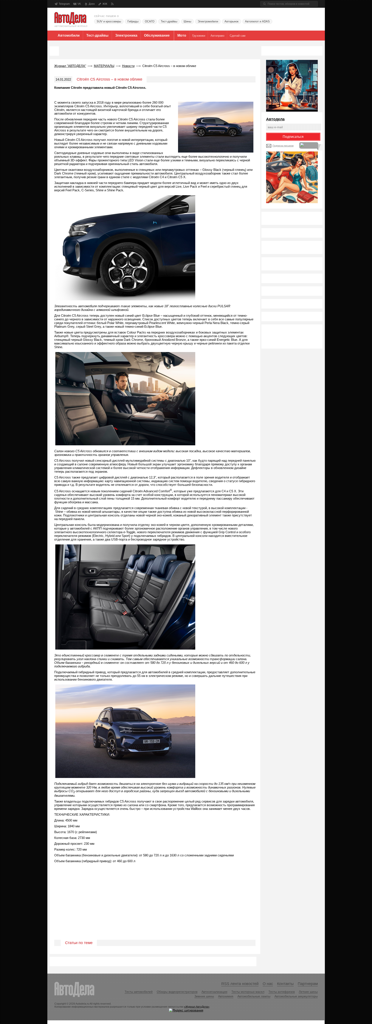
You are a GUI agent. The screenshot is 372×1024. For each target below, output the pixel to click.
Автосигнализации (214, 991)
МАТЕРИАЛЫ (104, 66)
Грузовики (198, 35)
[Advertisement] (155, 906)
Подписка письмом (283, 145)
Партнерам (308, 984)
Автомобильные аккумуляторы (296, 996)
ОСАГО (149, 21)
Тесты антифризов (281, 991)
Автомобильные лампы (253, 996)
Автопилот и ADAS (257, 21)
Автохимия (225, 996)
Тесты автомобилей (139, 991)
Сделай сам (237, 35)
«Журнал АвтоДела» (196, 1006)
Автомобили (69, 35)
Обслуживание (157, 35)
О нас (268, 984)
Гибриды (132, 21)
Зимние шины (204, 996)
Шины (187, 21)
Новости (128, 66)
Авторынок (232, 21)
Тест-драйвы (169, 21)
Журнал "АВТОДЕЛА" (70, 66)
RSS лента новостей (240, 984)
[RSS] (112, 4)
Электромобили (208, 21)
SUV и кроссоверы (109, 21)
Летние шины (308, 991)
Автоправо (217, 35)
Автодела (275, 119)
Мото (181, 35)
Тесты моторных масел (247, 991)
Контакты (285, 984)
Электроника (126, 35)
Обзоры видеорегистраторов (177, 991)
